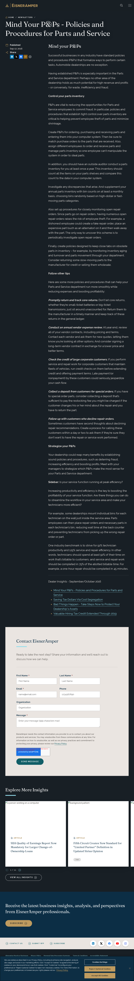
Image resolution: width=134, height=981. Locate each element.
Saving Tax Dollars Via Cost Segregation (78, 599)
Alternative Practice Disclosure (16, 956)
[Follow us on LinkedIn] (93, 943)
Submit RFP (38, 943)
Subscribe (16, 923)
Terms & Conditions (80, 956)
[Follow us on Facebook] (109, 943)
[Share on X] (16, 57)
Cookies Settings (99, 962)
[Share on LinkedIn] (12, 57)
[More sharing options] (30, 57)
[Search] (121, 5)
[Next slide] (19, 870)
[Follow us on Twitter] (101, 943)
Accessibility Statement (99, 956)
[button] (130, 5)
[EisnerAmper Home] (21, 5)
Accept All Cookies (99, 976)
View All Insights (21, 877)
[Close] (130, 968)
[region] (67, 968)
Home (11, 17)
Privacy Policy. (62, 970)
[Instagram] (125, 943)
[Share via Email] (25, 57)
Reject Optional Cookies (100, 969)
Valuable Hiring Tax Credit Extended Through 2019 (85, 613)
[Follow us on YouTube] (117, 943)
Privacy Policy (60, 744)
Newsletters (25, 17)
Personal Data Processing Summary (57, 956)
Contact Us (16, 943)
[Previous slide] (7, 870)
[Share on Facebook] (21, 57)
